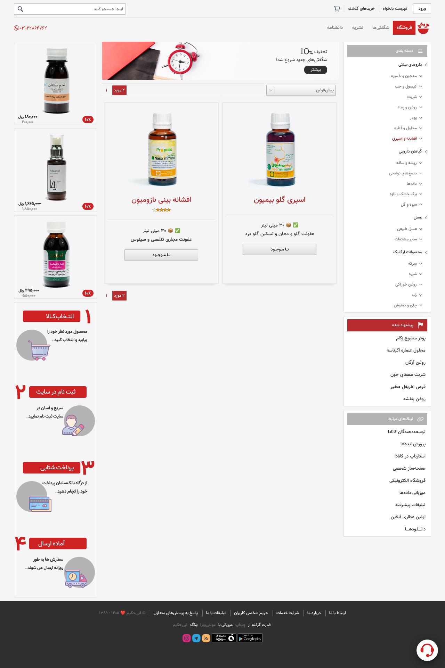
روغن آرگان (415, 362)
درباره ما (314, 613)
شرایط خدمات (287, 613)
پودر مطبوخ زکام (411, 338)
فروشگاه (404, 27)
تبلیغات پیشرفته (410, 505)
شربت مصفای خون (408, 374)
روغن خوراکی (406, 284)
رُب (414, 295)
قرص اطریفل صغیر (408, 386)
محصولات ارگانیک (407, 252)
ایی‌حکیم (180, 625)
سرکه (412, 264)
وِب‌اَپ (239, 625)
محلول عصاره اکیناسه (406, 350)
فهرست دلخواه (395, 9)
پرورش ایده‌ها (413, 444)
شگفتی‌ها (380, 27)
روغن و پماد (407, 107)
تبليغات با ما (216, 613)
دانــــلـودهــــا (415, 529)
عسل (418, 217)
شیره (413, 274)
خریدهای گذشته (361, 9)
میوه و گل (409, 204)
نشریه (357, 27)
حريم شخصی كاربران (251, 613)
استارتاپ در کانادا (410, 456)
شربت (412, 97)
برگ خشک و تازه (403, 194)
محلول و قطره (405, 128)
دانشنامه (335, 27)
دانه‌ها (412, 184)
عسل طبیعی (407, 229)
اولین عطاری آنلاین (408, 517)
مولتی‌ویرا (207, 625)
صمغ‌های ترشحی (403, 173)
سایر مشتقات (406, 239)
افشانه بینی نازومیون (161, 200)
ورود (422, 9)
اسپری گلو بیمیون (280, 200)
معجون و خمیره (404, 76)
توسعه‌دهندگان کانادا (407, 432)
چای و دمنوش (405, 305)
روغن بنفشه (414, 399)
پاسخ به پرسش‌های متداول (176, 613)
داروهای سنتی (410, 64)
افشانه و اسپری (404, 138)
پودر (413, 118)
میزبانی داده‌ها (412, 492)
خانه (423, 27)
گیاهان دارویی (410, 151)
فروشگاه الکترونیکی (407, 480)
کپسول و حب (406, 86)
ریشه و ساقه (406, 163)
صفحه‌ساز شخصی (409, 468)
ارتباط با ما (337, 613)
